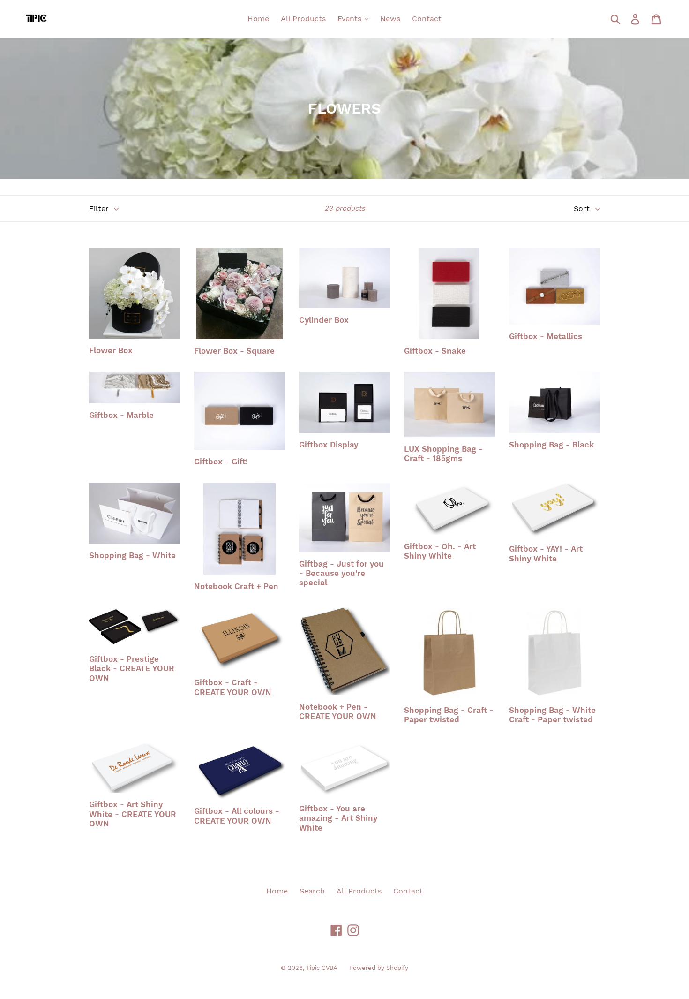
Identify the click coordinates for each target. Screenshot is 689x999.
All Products (303, 18)
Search (312, 890)
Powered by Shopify (378, 967)
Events (350, 18)
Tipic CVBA (321, 967)
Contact (427, 18)
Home (258, 18)
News (390, 18)
